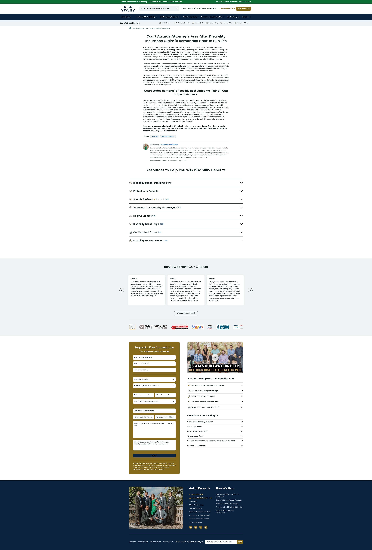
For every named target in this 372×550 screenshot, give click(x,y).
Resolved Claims (195, 508)
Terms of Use (168, 542)
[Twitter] (205, 527)
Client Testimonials (196, 505)
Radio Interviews (195, 522)
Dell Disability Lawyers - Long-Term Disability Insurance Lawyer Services (128, 9)
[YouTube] (190, 527)
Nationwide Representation (199, 512)
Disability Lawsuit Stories (163, 28)
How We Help (126, 17)
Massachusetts (168, 136)
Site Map (132, 542)
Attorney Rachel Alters (169, 144)
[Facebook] (200, 527)
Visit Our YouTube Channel (199, 515)
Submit (154, 455)
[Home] (130, 28)
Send (240, 542)
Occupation (190, 17)
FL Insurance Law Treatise (199, 519)
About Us (245, 17)
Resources (211, 17)
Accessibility (143, 542)
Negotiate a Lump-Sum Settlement (225, 511)
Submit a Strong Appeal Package (229, 500)
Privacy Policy (155, 542)
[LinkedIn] (195, 527)
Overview (192, 501)
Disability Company (145, 17)
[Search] (177, 8)
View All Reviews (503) (186, 313)
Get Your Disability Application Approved (227, 495)
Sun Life (152, 28)
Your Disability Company (140, 28)
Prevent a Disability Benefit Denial (229, 507)
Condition (169, 17)
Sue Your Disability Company (227, 503)
